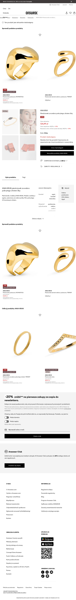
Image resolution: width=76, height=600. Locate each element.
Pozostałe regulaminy (48, 493)
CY (6, 593)
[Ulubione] (70, 13)
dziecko (6, 13)
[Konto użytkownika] (66, 13)
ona (4, 9)
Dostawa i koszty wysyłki (14, 538)
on (9, 9)
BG (4, 593)
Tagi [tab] (23, 177)
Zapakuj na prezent (12, 563)
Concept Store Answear (14, 552)
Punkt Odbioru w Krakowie (14, 556)
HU (13, 593)
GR (9, 593)
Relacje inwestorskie (12, 504)
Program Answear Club (48, 500)
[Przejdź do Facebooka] (42, 572)
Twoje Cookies (38, 587)
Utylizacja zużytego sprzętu (50, 511)
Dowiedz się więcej (15, 465)
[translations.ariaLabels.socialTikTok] (43, 576)
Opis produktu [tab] (10, 177)
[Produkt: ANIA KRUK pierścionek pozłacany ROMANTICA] (22, 63)
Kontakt (8, 574)
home (5, 17)
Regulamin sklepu (47, 489)
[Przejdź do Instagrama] (47, 572)
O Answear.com (11, 489)
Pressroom (9, 515)
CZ (7, 593)
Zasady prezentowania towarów (51, 507)
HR (11, 593)
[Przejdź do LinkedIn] (47, 576)
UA (21, 593)
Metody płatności (12, 542)
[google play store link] (47, 539)
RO (17, 593)
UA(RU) (24, 593)
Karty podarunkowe (12, 560)
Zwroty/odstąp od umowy (14, 545)
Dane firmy (29, 587)
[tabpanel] (38, 200)
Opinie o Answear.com (13, 493)
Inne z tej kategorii (57, 148)
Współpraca (10, 500)
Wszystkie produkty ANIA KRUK (57, 153)
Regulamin (20, 587)
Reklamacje (10, 549)
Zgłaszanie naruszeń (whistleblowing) (18, 511)
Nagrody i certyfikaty (13, 497)
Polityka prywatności (9, 587)
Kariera (8, 518)
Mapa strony (48, 587)
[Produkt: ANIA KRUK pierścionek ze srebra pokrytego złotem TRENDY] (22, 343)
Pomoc (8, 570)
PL (15, 593)
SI (18, 593)
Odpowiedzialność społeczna (15, 507)
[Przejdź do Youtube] (51, 572)
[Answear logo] (32, 13)
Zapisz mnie (37, 436)
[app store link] (47, 544)
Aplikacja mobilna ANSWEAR (50, 504)
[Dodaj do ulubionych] (39, 34)
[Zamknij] (71, 1)
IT (14, 593)
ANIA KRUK (44, 110)
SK (19, 593)
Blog (42, 497)
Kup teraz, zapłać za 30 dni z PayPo (17, 567)
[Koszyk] (74, 13)
